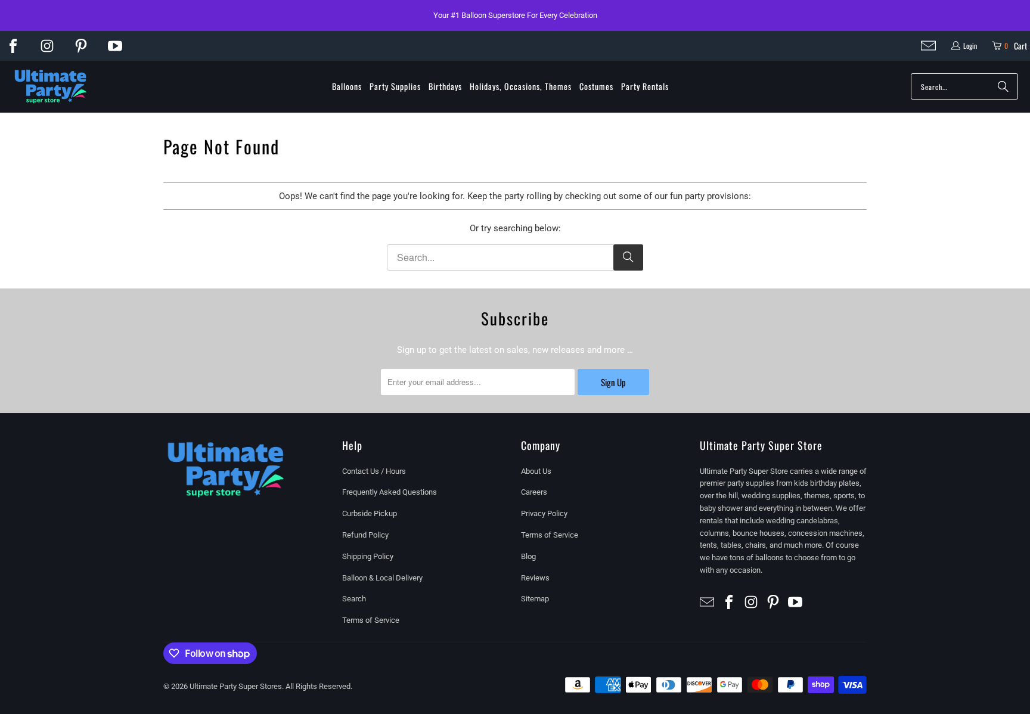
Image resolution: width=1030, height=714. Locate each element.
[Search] (1003, 86)
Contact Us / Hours (374, 471)
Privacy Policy (544, 513)
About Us (536, 471)
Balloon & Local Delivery (382, 577)
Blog (528, 556)
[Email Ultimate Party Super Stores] (928, 45)
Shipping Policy (367, 556)
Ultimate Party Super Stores (236, 686)
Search (354, 598)
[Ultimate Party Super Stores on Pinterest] (81, 46)
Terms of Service (370, 620)
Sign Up (613, 382)
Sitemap (535, 598)
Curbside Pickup (369, 513)
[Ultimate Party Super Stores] (50, 87)
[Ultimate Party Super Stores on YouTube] (115, 46)
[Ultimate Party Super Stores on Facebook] (13, 46)
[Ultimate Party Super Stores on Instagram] (47, 46)
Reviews (535, 577)
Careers (534, 492)
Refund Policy (365, 534)
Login (970, 46)
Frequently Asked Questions (389, 492)
